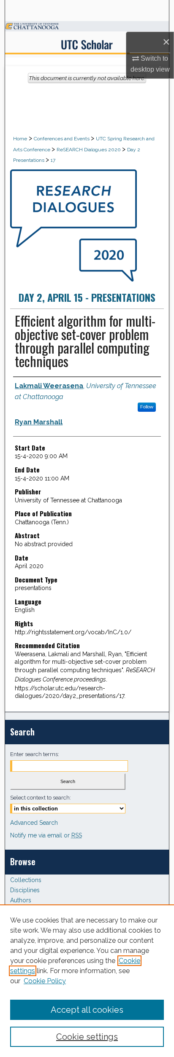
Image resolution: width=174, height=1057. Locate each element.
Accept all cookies (87, 1010)
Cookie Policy (45, 981)
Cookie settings (87, 1037)
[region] (87, 980)
